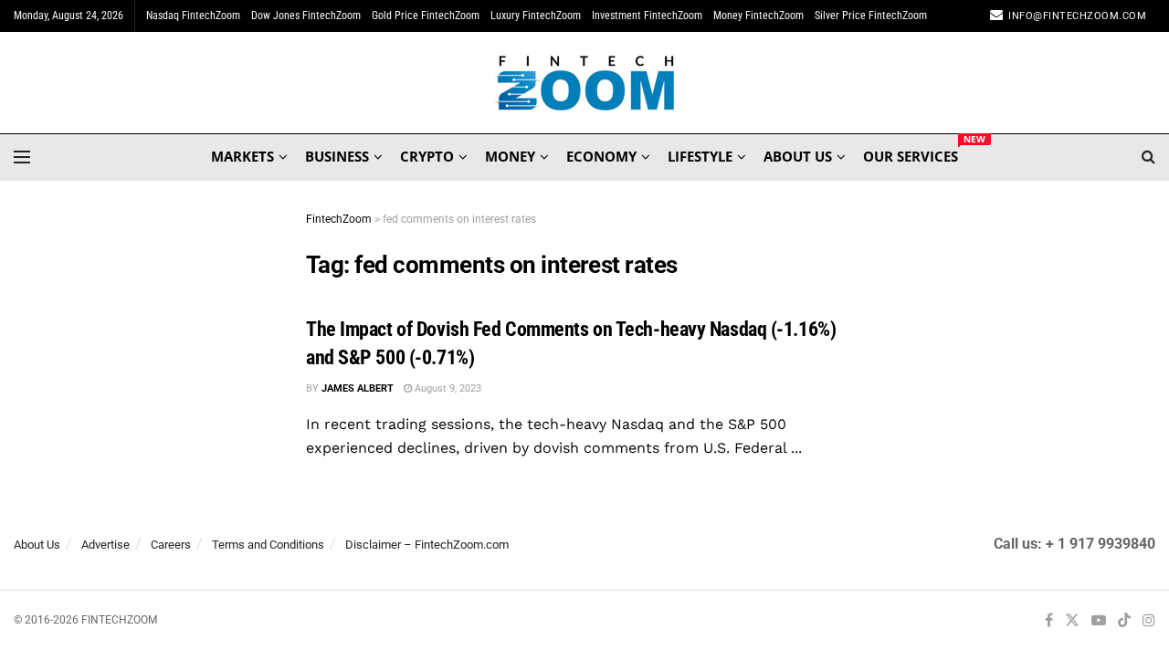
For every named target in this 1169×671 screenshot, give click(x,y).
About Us (37, 544)
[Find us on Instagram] (1149, 621)
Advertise (105, 544)
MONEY (510, 156)
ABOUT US (798, 156)
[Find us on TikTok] (1124, 622)
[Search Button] (1148, 157)
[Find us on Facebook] (1049, 621)
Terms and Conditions (268, 544)
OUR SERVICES (910, 153)
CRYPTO (427, 156)
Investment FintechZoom (647, 15)
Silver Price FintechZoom (871, 15)
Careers (171, 544)
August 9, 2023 (446, 388)
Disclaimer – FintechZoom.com (427, 544)
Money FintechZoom (758, 15)
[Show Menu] (22, 157)
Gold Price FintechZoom (425, 15)
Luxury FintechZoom (535, 15)
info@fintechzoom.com (1077, 16)
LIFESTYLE (700, 156)
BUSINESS (337, 156)
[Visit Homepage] (585, 83)
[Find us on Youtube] (1098, 621)
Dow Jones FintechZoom (306, 15)
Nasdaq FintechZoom (193, 15)
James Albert (357, 388)
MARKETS (242, 156)
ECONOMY (601, 156)
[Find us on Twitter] (1072, 621)
